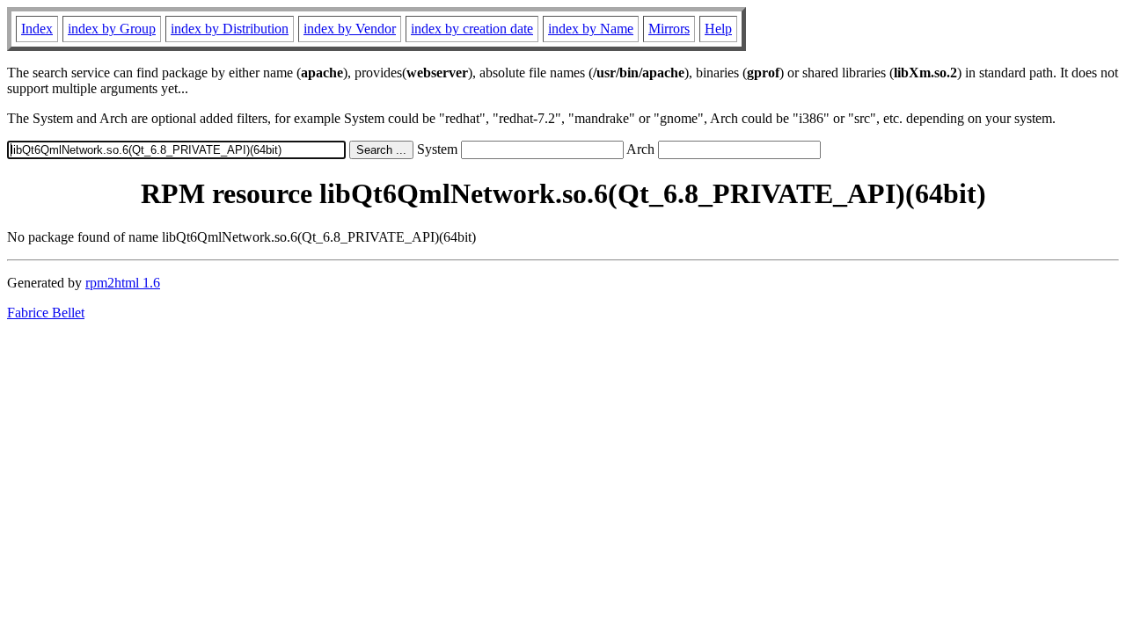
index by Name (590, 28)
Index (37, 28)
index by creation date (472, 28)
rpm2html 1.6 (122, 282)
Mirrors (669, 28)
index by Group (112, 28)
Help (718, 28)
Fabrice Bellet (45, 312)
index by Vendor (349, 28)
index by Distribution (230, 28)
